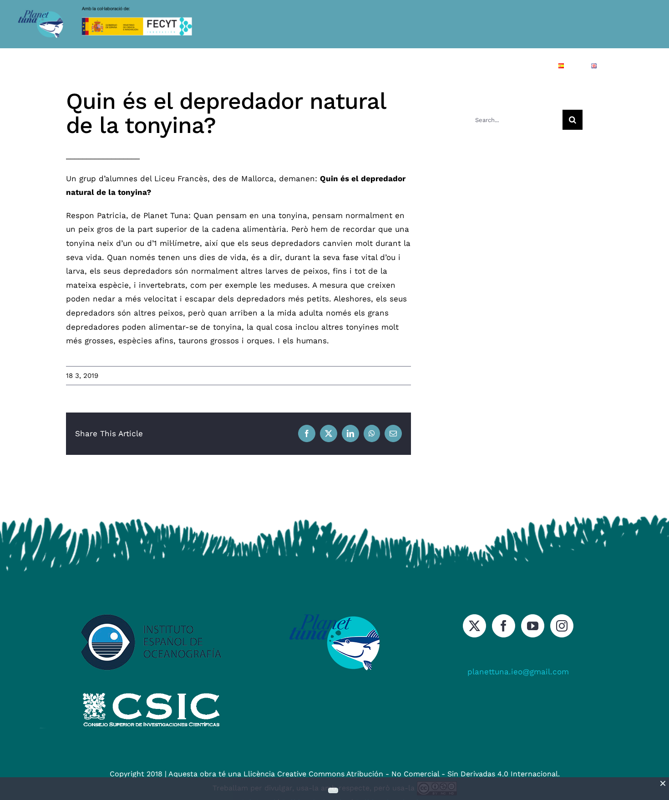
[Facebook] (503, 625)
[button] (626, 65)
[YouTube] (532, 625)
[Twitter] (474, 625)
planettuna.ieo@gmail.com (518, 671)
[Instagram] (561, 625)
